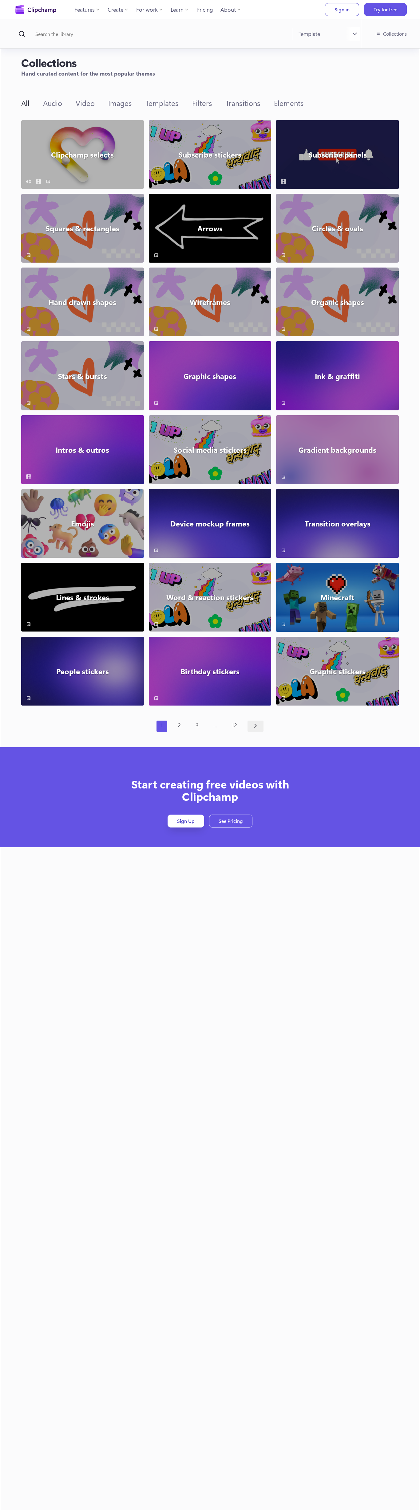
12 (234, 725)
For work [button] (147, 9)
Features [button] (84, 9)
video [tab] (85, 103)
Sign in (342, 9)
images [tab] (120, 103)
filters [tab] (202, 103)
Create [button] (115, 9)
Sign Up (186, 821)
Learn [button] (177, 9)
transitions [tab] (243, 103)
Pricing (204, 9)
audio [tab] (52, 103)
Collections (395, 33)
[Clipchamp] (35, 9)
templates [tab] (162, 103)
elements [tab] (289, 103)
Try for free (385, 9)
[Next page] (256, 726)
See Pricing (231, 821)
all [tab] (25, 103)
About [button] (228, 9)
